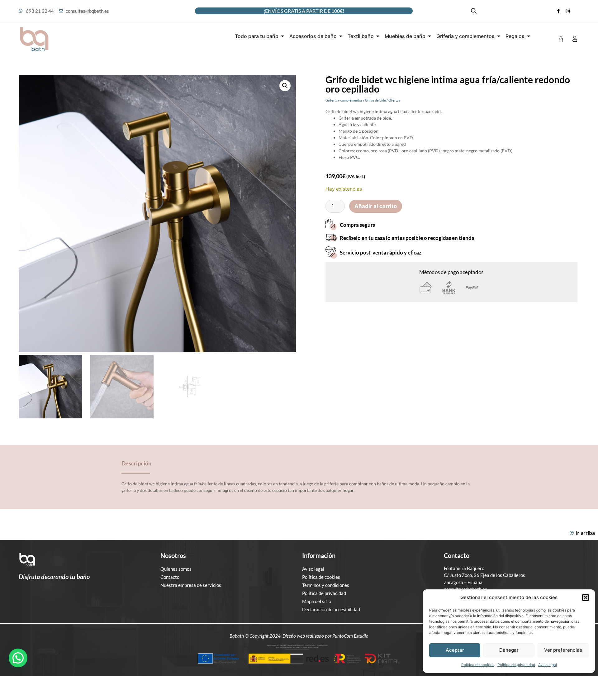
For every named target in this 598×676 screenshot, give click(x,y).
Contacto (169, 577)
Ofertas (394, 100)
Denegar (509, 650)
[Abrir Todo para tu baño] (282, 36)
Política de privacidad (516, 664)
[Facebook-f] (558, 11)
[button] (585, 597)
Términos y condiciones (325, 585)
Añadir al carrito (375, 206)
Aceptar (455, 650)
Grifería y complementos (344, 100)
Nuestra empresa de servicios (190, 585)
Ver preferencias (563, 650)
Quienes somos (176, 569)
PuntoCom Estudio (350, 636)
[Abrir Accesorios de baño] (340, 36)
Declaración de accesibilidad (331, 609)
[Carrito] (561, 39)
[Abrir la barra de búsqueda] (474, 11)
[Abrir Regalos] (528, 36)
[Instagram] (567, 11)
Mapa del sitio (316, 601)
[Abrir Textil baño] (377, 36)
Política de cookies (477, 664)
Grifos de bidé (375, 100)
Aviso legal (547, 664)
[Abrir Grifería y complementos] (498, 36)
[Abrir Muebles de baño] (429, 36)
